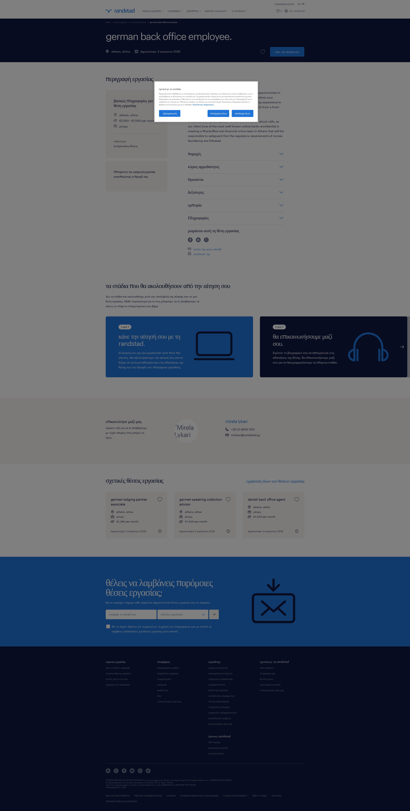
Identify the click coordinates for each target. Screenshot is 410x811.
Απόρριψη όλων (218, 113)
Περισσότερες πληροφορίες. (203, 104)
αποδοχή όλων (242, 113)
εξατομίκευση (170, 113)
